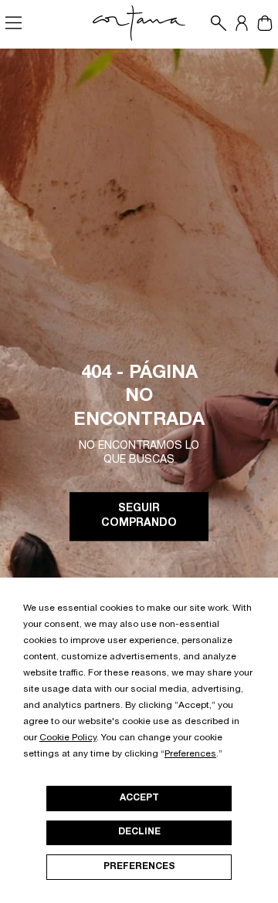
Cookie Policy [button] (68, 738)
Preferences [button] (190, 754)
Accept (139, 798)
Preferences (139, 866)
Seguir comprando (139, 516)
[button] (214, 23)
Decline (139, 832)
